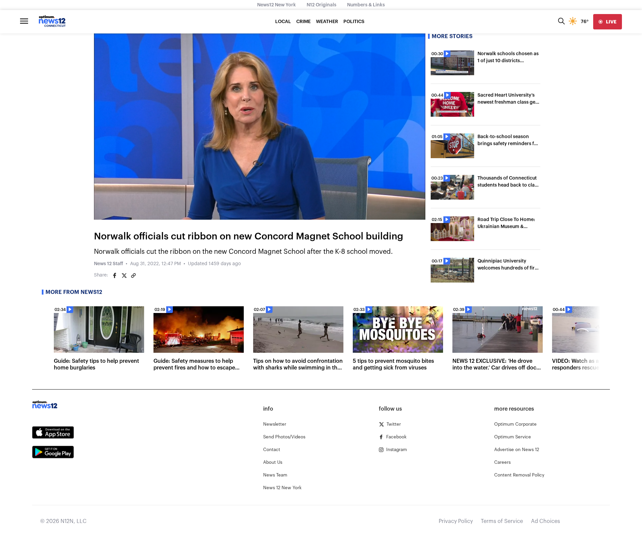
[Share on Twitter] (124, 275)
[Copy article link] (133, 275)
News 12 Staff (108, 263)
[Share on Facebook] (114, 275)
